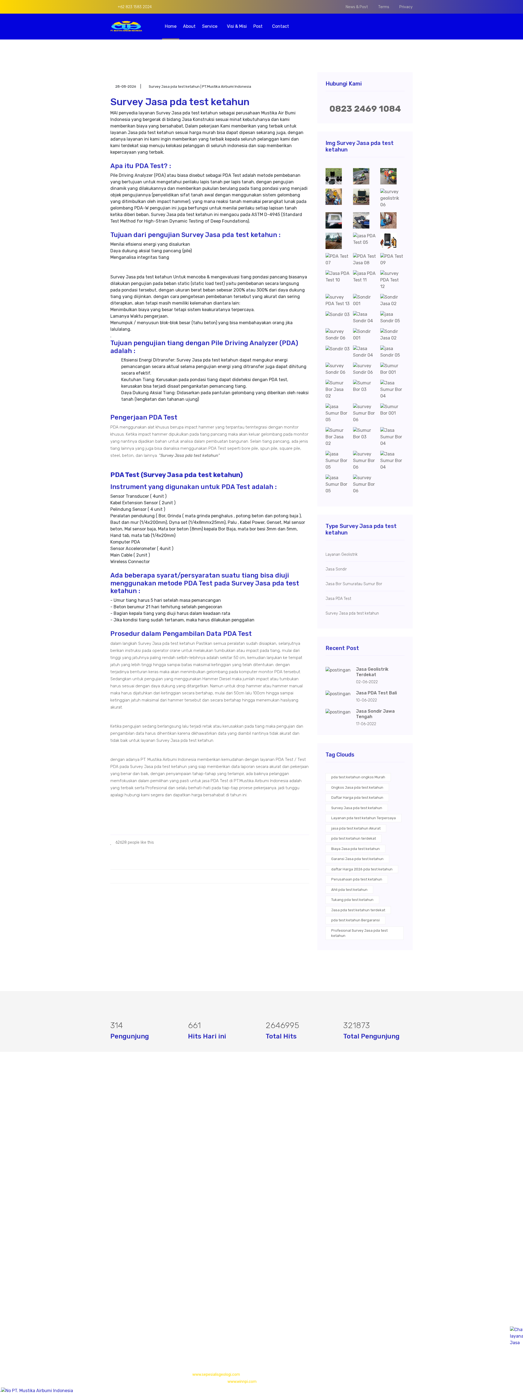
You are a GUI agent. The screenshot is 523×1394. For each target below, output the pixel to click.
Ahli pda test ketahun (349, 890)
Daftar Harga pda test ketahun (357, 797)
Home (171, 26)
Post (258, 26)
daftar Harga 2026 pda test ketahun (362, 869)
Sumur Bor (225, 1152)
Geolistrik (223, 1119)
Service (210, 26)
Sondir (220, 1141)
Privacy (406, 7)
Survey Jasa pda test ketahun (356, 808)
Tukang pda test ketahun (352, 900)
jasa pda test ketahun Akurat (356, 828)
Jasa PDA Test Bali (376, 693)
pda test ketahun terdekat (353, 838)
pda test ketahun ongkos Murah (358, 777)
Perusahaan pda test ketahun (356, 879)
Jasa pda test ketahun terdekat (358, 910)
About (189, 26)
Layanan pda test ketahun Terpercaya (363, 818)
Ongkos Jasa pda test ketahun (357, 787)
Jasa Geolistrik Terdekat (372, 672)
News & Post (357, 7)
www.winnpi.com (242, 1381)
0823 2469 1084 (365, 109)
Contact (280, 26)
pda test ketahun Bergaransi (355, 920)
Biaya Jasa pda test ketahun (355, 849)
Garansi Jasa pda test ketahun (357, 859)
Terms (383, 7)
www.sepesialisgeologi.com (216, 1374)
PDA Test (223, 1130)
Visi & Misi (237, 26)
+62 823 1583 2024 (134, 7)
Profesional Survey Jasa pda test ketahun (359, 933)
